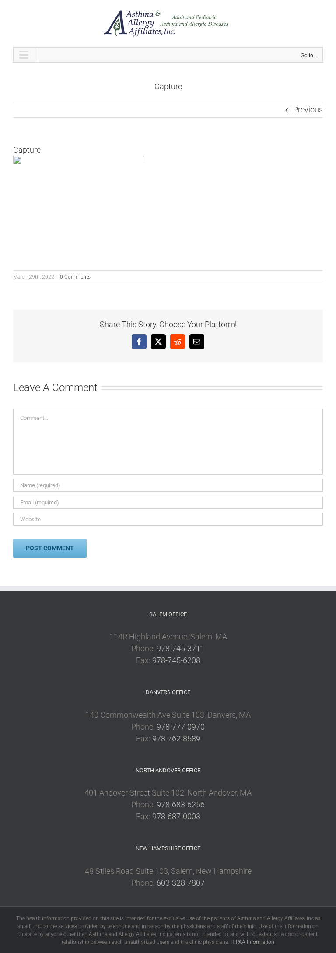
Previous (308, 109)
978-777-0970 (181, 726)
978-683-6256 (181, 804)
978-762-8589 (176, 738)
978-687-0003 (176, 816)
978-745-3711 (181, 648)
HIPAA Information (252, 942)
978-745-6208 (176, 660)
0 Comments (75, 277)
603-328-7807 (181, 882)
